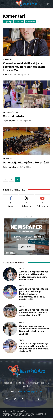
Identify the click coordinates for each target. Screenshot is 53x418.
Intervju (7, 159)
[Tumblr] (38, 399)
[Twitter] (46, 399)
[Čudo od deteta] (26, 94)
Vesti (21, 268)
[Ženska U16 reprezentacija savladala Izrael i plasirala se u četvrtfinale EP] (10, 311)
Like (10, 197)
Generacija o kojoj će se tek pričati (26, 162)
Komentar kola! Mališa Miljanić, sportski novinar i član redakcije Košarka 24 (24, 67)
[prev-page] (5, 179)
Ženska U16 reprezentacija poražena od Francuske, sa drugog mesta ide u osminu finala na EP (34, 347)
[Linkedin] (22, 399)
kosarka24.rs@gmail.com (30, 391)
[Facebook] (7, 399)
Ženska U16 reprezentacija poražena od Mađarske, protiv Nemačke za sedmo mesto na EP (33, 275)
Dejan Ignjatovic (10, 121)
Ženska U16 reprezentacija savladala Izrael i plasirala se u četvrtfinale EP (33, 312)
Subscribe (42, 197)
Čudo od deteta (13, 116)
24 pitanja (8, 22)
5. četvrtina (30, 22)
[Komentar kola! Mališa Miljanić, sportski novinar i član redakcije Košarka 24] (26, 42)
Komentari (8, 59)
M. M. (5, 74)
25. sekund (19, 22)
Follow (26, 197)
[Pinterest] (30, 399)
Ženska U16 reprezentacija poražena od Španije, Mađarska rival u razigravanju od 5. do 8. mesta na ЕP (33, 294)
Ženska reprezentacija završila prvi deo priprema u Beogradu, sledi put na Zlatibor (34, 330)
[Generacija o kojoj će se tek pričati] (26, 141)
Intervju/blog (10, 112)
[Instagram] (15, 399)
